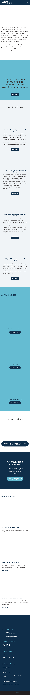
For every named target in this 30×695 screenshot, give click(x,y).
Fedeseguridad (6, 672)
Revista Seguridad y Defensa (10, 679)
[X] (4, 645)
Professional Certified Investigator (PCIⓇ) (15, 215)
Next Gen (15, 364)
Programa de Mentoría (15, 399)
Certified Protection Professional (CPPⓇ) (15, 130)
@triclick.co (17, 692)
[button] (1, 429)
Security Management (8, 669)
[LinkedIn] (9, 645)
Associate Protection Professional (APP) (15, 171)
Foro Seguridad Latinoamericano (11, 684)
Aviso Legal (5, 660)
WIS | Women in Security (15, 329)
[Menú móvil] (28, 2)
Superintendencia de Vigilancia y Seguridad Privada (13, 675)
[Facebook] (6, 645)
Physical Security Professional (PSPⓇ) (15, 259)
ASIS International (7, 667)
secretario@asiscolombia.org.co (14, 638)
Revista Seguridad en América (10, 681)
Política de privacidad (8, 654)
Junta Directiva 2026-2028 (10, 562)
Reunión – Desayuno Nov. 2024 (12, 598)
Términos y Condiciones (8, 657)
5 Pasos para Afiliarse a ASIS (11, 527)
